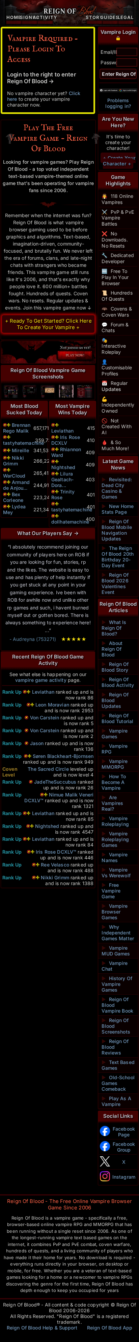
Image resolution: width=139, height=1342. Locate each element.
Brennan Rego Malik (16, 428)
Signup (29, 17)
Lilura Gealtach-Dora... (62, 479)
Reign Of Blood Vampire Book (117, 1005)
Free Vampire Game (111, 890)
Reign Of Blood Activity (118, 682)
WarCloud (14, 476)
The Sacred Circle (48, 769)
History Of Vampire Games (117, 984)
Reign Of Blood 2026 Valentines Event (115, 583)
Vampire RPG (115, 749)
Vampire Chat (115, 966)
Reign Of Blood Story (115, 667)
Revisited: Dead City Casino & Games (117, 488)
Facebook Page (124, 1131)
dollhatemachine (70, 522)
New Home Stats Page (118, 509)
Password (111, 62)
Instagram (123, 1177)
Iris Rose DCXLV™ (56, 852)
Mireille (20, 450)
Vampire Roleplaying (115, 821)
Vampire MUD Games (116, 950)
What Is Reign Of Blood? (114, 628)
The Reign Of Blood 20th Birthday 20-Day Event (118, 556)
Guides (110, 17)
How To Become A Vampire (114, 782)
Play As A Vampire (116, 1101)
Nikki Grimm (13, 460)
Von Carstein (44, 717)
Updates (111, 389)
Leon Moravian (52, 705)
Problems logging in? (118, 103)
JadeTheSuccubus (55, 782)
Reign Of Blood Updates (115, 700)
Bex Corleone (13, 497)
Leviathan (62, 431)
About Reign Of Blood (112, 648)
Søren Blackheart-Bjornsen (63, 756)
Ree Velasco (55, 864)
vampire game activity (40, 680)
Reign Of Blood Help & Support (42, 1328)
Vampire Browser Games (115, 911)
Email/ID (110, 52)
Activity (45, 17)
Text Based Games (118, 1065)
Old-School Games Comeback (118, 1083)
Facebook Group (124, 1147)
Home (14, 17)
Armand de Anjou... (16, 485)
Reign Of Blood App (110, 1328)
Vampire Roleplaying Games (115, 839)
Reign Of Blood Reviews (115, 1047)
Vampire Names (115, 857)
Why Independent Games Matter (118, 932)
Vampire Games (115, 733)
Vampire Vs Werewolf (116, 872)
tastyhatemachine (23, 443)
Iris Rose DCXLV (65, 440)
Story (95, 17)
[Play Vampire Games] (48, 352)
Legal (126, 17)
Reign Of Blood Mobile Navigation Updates (117, 529)
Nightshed (63, 467)
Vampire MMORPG (115, 764)
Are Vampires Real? (112, 803)
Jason (37, 743)
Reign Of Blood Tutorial (117, 718)
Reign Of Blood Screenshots (116, 1026)
